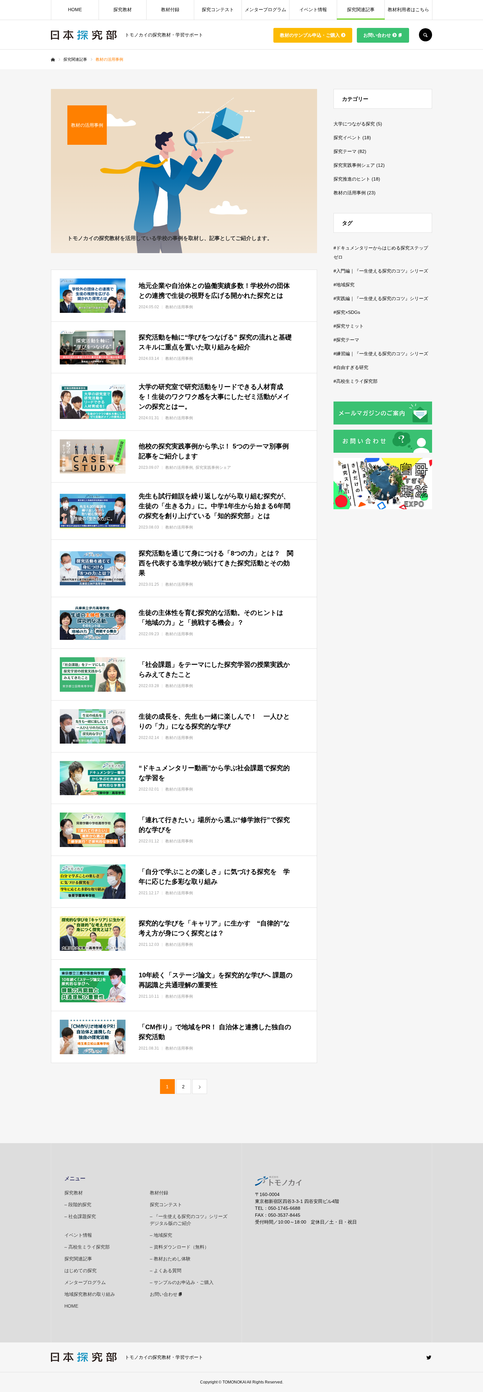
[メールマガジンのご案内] (383, 422)
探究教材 (122, 9)
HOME (75, 9)
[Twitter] (429, 1357)
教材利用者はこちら (408, 9)
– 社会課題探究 (80, 1216)
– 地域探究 (161, 1235)
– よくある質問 (165, 1270)
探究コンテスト (218, 9)
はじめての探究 (80, 1270)
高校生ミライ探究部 (357, 381)
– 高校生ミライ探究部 (87, 1247)
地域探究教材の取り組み (89, 1294)
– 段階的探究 (77, 1204)
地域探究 (345, 284)
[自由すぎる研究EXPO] (383, 507)
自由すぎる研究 (352, 367)
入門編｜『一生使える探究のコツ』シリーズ (382, 270)
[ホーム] (53, 59)
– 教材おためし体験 (170, 1258)
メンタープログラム (265, 9)
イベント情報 (313, 9)
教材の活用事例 (350, 192)
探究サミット (350, 326)
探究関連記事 (361, 9)
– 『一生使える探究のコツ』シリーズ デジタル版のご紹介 (189, 1220)
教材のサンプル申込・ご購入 (310, 35)
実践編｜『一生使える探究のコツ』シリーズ (382, 298)
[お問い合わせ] (383, 451)
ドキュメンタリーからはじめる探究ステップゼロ (381, 252)
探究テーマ (345, 151)
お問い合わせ (377, 35)
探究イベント (347, 137)
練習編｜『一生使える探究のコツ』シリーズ (382, 353)
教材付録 (170, 9)
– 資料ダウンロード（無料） (179, 1247)
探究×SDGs (348, 312)
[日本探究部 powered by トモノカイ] (84, 35)
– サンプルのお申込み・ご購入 (182, 1282)
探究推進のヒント (352, 179)
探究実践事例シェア (354, 165)
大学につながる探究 (354, 123)
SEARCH (425, 34)
